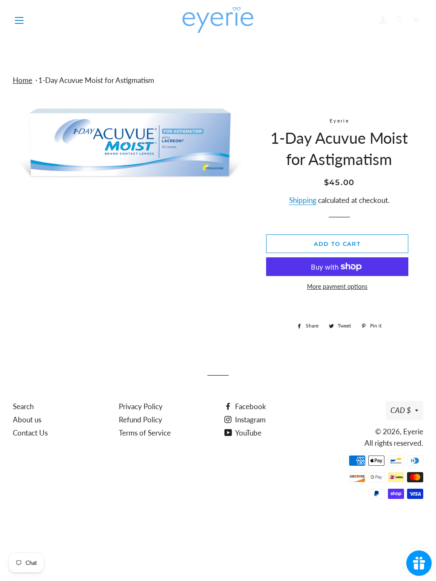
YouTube (247, 432)
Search (23, 406)
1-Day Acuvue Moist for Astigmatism (96, 80)
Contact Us (30, 432)
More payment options (337, 286)
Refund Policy (140, 419)
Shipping (302, 200)
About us (27, 419)
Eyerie (413, 431)
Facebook (249, 406)
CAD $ (400, 410)
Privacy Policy (141, 406)
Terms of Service (145, 432)
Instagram (249, 419)
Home (22, 80)
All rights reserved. (393, 443)
